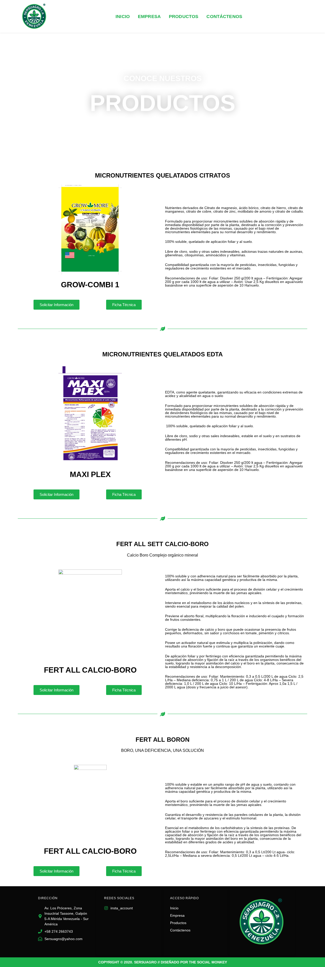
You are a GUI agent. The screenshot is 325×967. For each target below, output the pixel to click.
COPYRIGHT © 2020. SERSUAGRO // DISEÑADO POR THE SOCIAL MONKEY (162, 962)
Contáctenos (224, 16)
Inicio (123, 16)
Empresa (149, 16)
